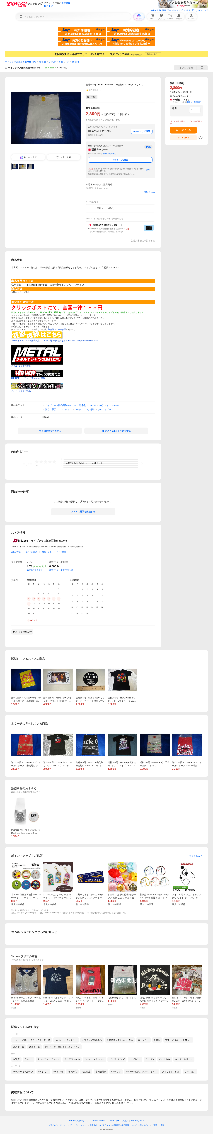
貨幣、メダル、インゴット (178, 1040)
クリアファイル (72, 1059)
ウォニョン (189, 1071)
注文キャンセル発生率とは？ (61, 570)
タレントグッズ (105, 409)
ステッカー (143, 1040)
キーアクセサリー (184, 1059)
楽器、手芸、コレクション (58, 409)
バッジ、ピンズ (117, 1059)
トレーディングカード (48, 1059)
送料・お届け (31, 552)
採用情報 (125, 1125)
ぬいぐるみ (164, 1059)
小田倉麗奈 (100, 1071)
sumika (75, 61)
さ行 (61, 61)
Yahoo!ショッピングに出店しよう (183, 10)
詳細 (148, 170)
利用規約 (93, 1125)
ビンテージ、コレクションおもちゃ (62, 1047)
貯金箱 (157, 1040)
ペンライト (135, 1059)
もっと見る (194, 855)
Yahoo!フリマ (137, 1120)
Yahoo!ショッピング (79, 1120)
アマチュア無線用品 (92, 1040)
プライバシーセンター (78, 1125)
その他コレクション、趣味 (120, 1040)
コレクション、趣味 (84, 409)
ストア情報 (61, 552)
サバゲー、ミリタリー (66, 1040)
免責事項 (116, 1125)
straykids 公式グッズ (23, 1071)
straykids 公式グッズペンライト (141, 1071)
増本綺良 (72, 1071)
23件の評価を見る (34, 570)
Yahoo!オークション (118, 1120)
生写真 (16, 1059)
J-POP (52, 61)
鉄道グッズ (34, 1047)
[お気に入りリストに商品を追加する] (200, 137)
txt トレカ (58, 1071)
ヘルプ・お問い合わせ (140, 1125)
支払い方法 (16, 552)
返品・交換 (46, 552)
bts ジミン (43, 1071)
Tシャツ (29, 1059)
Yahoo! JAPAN (158, 10)
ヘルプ (204, 10)
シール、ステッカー (94, 1059)
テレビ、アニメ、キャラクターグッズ (31, 1040)
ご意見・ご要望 (158, 1125)
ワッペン (149, 1059)
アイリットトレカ (170, 1071)
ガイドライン (104, 1125)
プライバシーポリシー (57, 1125)
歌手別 (42, 61)
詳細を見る (149, 192)
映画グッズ (18, 1047)
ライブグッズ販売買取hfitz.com (20, 61)
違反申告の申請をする (144, 240)
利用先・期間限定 (109, 153)
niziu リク (116, 1071)
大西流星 (86, 1071)
